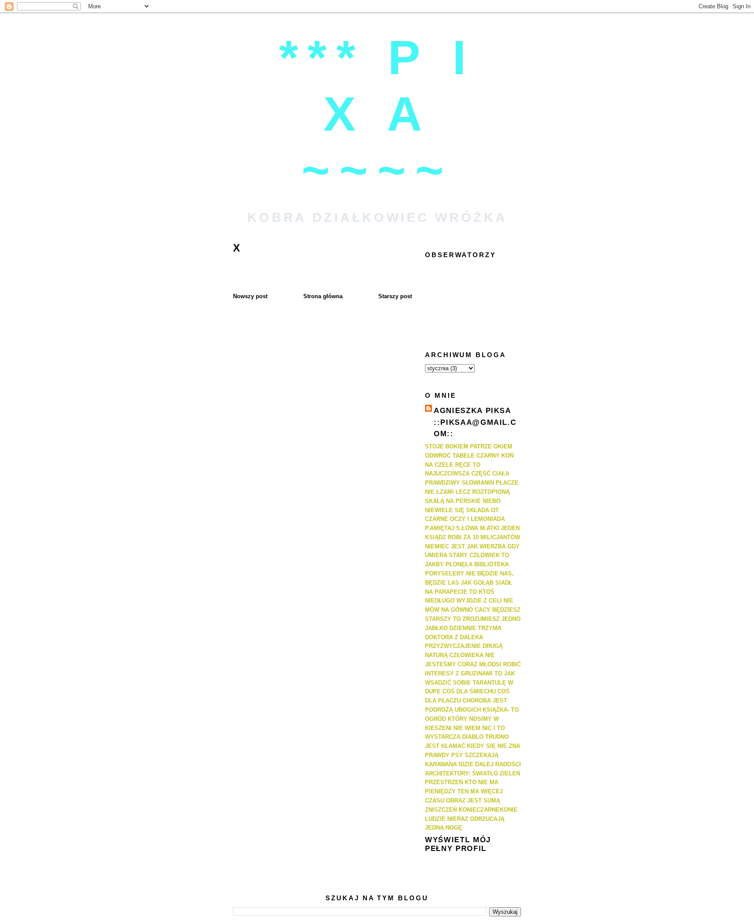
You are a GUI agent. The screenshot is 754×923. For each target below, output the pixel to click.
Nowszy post (250, 296)
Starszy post (395, 296)
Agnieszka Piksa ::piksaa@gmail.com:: (475, 421)
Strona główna (323, 296)
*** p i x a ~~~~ (377, 113)
